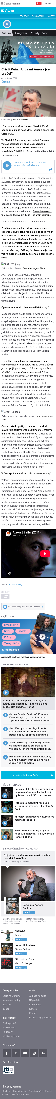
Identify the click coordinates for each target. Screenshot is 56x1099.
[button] (50, 169)
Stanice (7, 1004)
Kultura (6, 33)
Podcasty (8, 1032)
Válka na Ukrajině (12, 996)
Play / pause (7, 165)
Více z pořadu (12, 785)
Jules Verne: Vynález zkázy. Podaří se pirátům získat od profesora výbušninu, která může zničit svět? (30, 745)
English (48, 1091)
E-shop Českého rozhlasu (20, 848)
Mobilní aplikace (11, 1036)
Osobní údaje (19, 1091)
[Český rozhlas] (10, 3)
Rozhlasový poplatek (40, 1017)
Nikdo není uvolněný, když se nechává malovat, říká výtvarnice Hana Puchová (34, 833)
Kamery (51, 16)
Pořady (34, 33)
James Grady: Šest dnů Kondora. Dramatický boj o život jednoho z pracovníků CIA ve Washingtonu (29, 717)
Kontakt (33, 1013)
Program (24, 16)
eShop (6, 1009)
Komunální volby (11, 1000)
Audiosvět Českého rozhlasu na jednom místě (23, 657)
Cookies (6, 1091)
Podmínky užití (36, 1091)
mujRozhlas (7, 616)
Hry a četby (10, 624)
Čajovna (5, 82)
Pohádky (22, 631)
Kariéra (33, 1009)
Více (46, 33)
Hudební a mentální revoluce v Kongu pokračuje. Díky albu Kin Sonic (34, 806)
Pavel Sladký (15, 584)
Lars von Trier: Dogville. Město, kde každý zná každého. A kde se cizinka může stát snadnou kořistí (25, 703)
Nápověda (34, 1000)
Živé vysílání (10, 643)
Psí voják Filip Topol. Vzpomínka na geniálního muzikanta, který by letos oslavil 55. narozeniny (34, 792)
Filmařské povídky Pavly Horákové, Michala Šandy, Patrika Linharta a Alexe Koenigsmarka (30, 759)
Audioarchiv (38, 16)
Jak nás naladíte (37, 996)
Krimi (6, 631)
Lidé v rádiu (35, 1004)
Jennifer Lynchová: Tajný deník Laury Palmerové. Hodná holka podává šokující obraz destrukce (28, 731)
